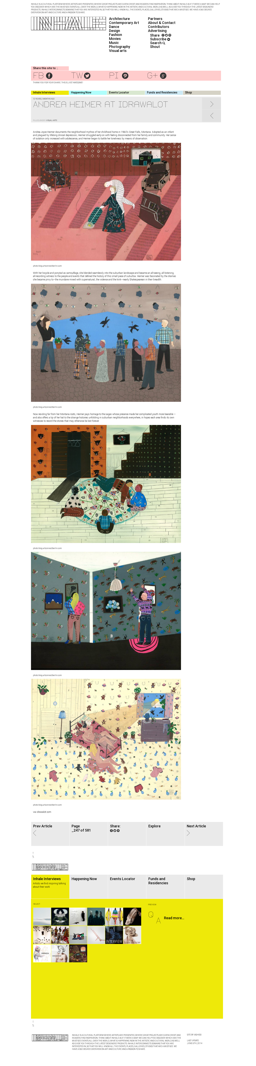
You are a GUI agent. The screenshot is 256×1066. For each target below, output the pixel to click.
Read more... (174, 918)
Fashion (115, 35)
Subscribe (158, 39)
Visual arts (118, 51)
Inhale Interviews (44, 92)
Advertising (157, 31)
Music (114, 43)
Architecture (119, 19)
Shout (155, 47)
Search (156, 43)
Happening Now (81, 92)
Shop (188, 92)
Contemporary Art (124, 23)
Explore (154, 826)
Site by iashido (194, 1035)
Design (114, 31)
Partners (155, 19)
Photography (119, 47)
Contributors (158, 27)
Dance (114, 27)
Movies (115, 39)
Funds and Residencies (162, 92)
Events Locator (119, 92)
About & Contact (161, 23)
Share (155, 35)
